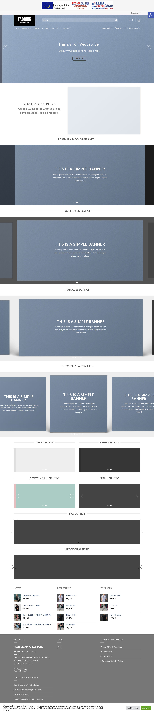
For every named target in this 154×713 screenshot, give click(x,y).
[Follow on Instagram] (20, 670)
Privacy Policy (106, 652)
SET (59, 646)
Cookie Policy (106, 656)
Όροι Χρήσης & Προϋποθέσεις (27, 685)
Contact (67, 28)
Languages (135, 13)
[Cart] (138, 20)
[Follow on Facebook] (16, 670)
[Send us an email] (25, 670)
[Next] (149, 47)
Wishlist (46, 28)
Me (130, 20)
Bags (37, 28)
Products (26, 28)
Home (17, 28)
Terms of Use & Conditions (111, 647)
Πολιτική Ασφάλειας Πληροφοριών (28, 699)
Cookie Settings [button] (132, 708)
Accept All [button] (146, 708)
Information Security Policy (111, 661)
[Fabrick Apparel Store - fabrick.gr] (26, 20)
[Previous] (5, 47)
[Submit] (116, 20)
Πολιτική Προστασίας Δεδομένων (28, 689)
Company (56, 28)
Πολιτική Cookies (21, 694)
